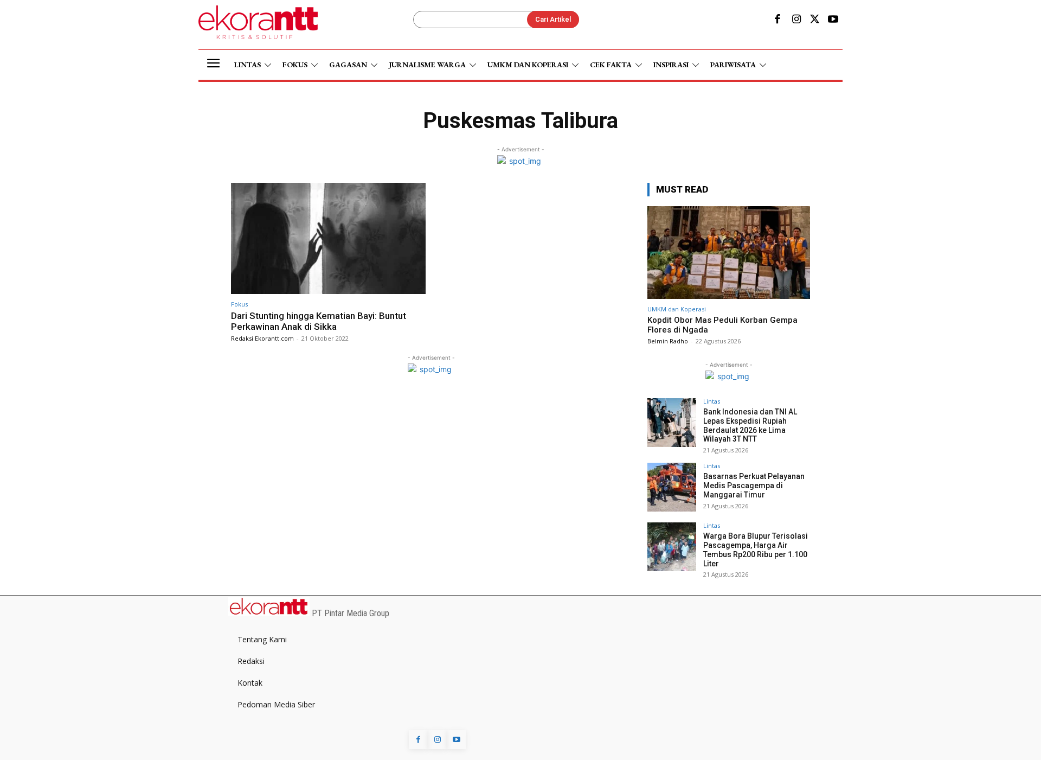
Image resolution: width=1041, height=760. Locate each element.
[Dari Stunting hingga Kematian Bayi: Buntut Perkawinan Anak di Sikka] (328, 238)
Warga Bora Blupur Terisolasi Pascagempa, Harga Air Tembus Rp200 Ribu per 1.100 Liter (755, 549)
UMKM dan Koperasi (676, 309)
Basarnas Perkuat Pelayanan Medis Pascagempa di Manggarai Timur (754, 485)
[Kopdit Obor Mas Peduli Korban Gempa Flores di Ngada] (728, 252)
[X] (815, 20)
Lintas (711, 401)
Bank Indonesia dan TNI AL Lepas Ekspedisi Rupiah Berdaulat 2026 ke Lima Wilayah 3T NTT (750, 425)
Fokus (239, 304)
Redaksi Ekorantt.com (262, 338)
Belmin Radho (667, 341)
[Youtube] (833, 20)
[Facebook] (777, 20)
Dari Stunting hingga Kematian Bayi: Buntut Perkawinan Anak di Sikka (318, 321)
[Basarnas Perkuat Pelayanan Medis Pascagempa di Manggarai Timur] (671, 487)
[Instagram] (796, 20)
